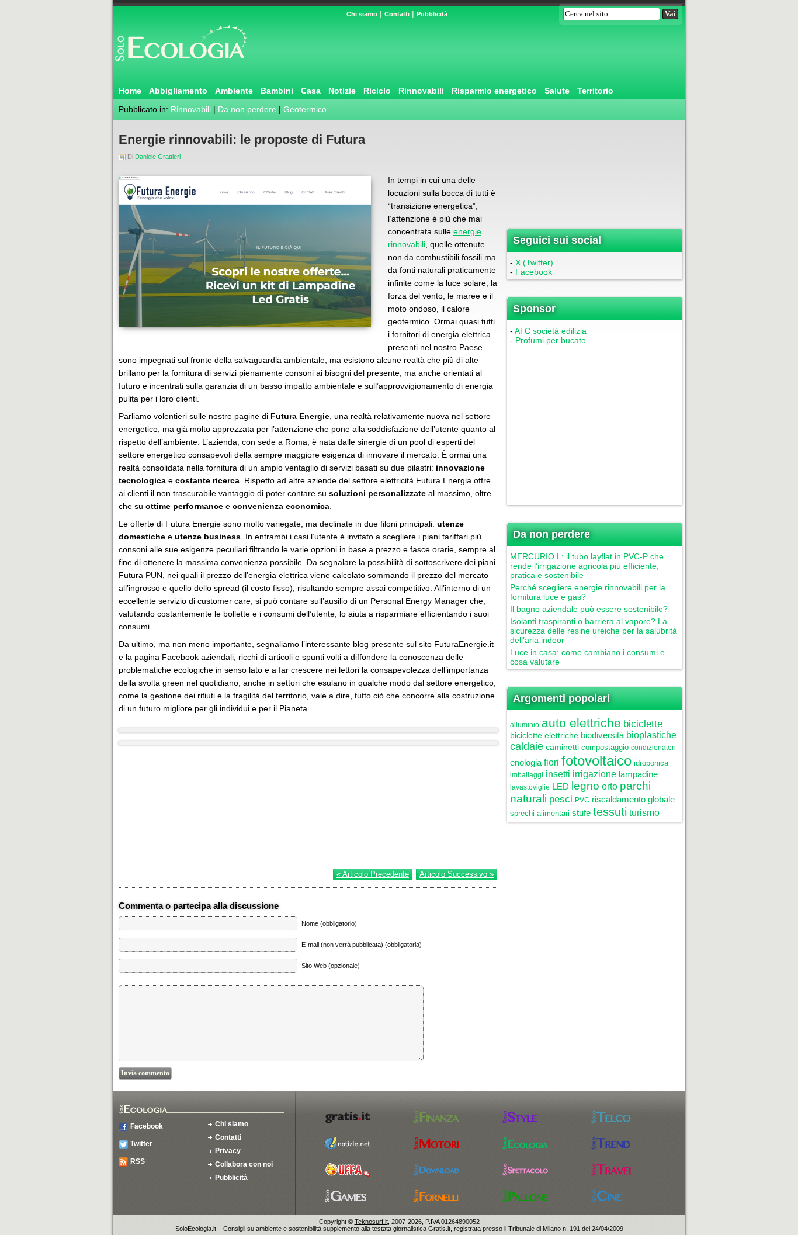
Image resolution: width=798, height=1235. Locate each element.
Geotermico (305, 109)
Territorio (595, 90)
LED (560, 786)
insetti (558, 774)
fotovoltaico (596, 761)
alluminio (524, 725)
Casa (311, 90)
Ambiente (234, 90)
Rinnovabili (421, 90)
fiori (551, 762)
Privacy (228, 1151)
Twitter (141, 1144)
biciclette (642, 723)
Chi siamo (361, 14)
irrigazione (594, 774)
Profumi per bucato (550, 340)
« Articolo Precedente (372, 874)
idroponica (651, 763)
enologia (526, 762)
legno (585, 786)
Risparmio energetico (494, 90)
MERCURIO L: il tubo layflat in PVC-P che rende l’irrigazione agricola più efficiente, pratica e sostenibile (587, 566)
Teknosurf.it (371, 1221)
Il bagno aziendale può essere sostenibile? (589, 609)
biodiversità (602, 735)
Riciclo (377, 90)
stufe (581, 813)
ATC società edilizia (551, 330)
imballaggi (526, 775)
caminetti (562, 747)
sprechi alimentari (540, 813)
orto (609, 786)
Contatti (397, 14)
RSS (137, 1161)
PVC (582, 800)
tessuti (610, 811)
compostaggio (605, 747)
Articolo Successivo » (456, 874)
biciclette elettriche (544, 735)
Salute (557, 90)
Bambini (277, 90)
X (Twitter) (534, 262)
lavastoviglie (530, 787)
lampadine (638, 774)
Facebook (533, 271)
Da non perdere (247, 109)
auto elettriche (581, 722)
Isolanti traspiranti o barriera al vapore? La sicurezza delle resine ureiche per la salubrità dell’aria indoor (593, 631)
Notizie (342, 90)
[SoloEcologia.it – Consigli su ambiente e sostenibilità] (180, 66)
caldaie (526, 746)
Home (130, 90)
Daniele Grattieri (158, 156)
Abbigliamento (178, 90)
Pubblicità (432, 14)
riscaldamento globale (633, 799)
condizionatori (653, 747)
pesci (561, 799)
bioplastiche (651, 735)
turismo (644, 813)
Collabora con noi (244, 1164)
